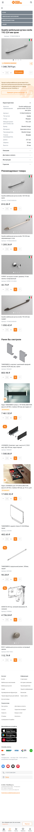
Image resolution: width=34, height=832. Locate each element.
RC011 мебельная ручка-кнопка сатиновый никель (15, 648)
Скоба (29, 116)
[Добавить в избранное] (31, 72)
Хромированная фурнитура (9, 692)
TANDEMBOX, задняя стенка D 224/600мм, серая (15, 527)
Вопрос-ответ (18, 713)
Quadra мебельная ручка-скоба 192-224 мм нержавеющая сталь (15, 237)
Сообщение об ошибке (7, 719)
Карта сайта (24, 696)
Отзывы (3, 716)
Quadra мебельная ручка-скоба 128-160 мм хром (15, 197)
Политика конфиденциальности (10, 792)
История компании (26, 682)
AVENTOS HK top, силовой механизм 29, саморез (14, 608)
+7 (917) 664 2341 (10, 772)
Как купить (4, 706)
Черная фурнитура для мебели (10, 696)
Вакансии (23, 692)
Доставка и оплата (20, 706)
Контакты (17, 716)
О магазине (24, 679)
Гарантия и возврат (20, 709)
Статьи (3, 709)
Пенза (7, 777)
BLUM (4, 12)
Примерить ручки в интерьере (16, 92)
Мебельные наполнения (10, 16)
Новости (3, 713)
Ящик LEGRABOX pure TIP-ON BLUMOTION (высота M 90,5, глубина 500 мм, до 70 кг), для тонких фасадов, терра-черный (16, 487)
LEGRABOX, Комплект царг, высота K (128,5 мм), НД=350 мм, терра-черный (15, 446)
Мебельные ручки (8, 20)
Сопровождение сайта (7, 786)
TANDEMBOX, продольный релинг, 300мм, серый (15, 567)
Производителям (25, 686)
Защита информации (27, 689)
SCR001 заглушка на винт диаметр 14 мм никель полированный (15, 277)
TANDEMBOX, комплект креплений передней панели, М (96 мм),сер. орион (15, 365)
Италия (28, 135)
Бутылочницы (5, 699)
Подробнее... (5, 824)
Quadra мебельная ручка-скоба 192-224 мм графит (15, 318)
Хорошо (27, 824)
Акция (4, 24)
